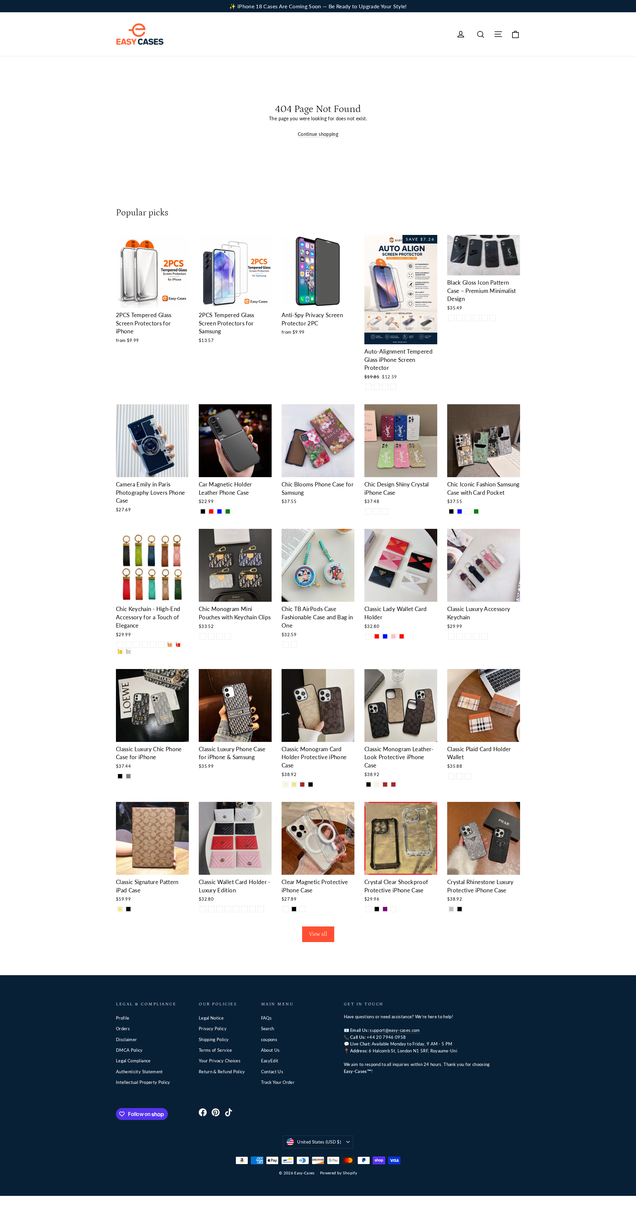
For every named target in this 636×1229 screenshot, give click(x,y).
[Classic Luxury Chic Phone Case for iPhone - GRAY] (128, 776)
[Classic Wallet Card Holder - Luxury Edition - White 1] (203, 909)
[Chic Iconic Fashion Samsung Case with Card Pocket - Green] (476, 511)
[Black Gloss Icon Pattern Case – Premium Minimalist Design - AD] (459, 318)
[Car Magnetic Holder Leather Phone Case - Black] (203, 511)
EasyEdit (270, 1060)
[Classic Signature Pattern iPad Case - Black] (128, 909)
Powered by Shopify (338, 1172)
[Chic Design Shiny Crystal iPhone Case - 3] (377, 511)
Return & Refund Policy (222, 1071)
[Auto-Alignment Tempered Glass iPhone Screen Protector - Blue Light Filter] (385, 387)
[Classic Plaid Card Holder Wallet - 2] (459, 776)
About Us (270, 1050)
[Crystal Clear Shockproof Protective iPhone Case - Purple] (385, 909)
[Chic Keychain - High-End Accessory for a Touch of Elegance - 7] (170, 644)
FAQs (266, 1018)
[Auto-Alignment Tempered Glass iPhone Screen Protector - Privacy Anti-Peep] (377, 387)
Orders (123, 1028)
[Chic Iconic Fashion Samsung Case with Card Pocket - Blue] (459, 511)
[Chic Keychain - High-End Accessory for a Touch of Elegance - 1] (120, 644)
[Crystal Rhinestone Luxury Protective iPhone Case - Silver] (451, 909)
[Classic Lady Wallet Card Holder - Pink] (393, 636)
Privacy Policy (213, 1028)
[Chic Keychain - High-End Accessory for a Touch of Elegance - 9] (120, 651)
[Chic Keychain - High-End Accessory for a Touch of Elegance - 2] (128, 644)
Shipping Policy (214, 1039)
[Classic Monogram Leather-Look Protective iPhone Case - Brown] (385, 784)
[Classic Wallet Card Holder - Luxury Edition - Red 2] (261, 909)
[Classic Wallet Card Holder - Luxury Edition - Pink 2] (252, 909)
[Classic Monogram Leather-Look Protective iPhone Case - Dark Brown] (393, 784)
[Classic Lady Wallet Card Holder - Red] (401, 636)
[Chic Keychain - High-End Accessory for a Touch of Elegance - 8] (178, 644)
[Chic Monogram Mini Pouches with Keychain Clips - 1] (203, 636)
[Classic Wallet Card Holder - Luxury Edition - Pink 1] (219, 909)
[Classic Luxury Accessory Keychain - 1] (451, 636)
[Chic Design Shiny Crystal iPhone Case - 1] (368, 511)
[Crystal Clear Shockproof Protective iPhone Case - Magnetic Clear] (393, 909)
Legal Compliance (133, 1060)
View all (318, 934)
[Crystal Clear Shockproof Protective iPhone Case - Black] (377, 909)
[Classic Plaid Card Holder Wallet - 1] (451, 776)
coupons (269, 1039)
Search (267, 1028)
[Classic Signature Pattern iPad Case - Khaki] (120, 909)
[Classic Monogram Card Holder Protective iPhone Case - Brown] (302, 784)
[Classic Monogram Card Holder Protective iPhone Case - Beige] (286, 784)
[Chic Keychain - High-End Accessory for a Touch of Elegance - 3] (136, 644)
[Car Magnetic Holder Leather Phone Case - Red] (211, 511)
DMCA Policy (129, 1050)
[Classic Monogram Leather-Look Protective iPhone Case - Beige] (377, 784)
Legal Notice (211, 1018)
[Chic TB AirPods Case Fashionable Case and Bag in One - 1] (286, 644)
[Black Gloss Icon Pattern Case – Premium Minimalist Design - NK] (451, 318)
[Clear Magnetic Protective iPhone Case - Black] (294, 909)
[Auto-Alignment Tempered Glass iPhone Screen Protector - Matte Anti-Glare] (393, 387)
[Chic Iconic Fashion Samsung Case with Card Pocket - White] (468, 511)
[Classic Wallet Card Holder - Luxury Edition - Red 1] (228, 909)
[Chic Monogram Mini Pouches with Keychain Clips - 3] (219, 636)
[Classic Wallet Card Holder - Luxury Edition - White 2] (236, 909)
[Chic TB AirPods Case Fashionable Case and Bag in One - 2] (294, 644)
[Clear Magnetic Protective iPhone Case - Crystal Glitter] (302, 909)
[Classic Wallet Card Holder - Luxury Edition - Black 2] (244, 909)
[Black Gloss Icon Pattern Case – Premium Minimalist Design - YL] (493, 318)
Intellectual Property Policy (143, 1082)
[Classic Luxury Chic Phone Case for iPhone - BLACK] (120, 776)
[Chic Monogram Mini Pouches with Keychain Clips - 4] (228, 636)
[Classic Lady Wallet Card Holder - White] (368, 636)
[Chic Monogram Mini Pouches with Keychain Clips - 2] (211, 636)
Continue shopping (318, 134)
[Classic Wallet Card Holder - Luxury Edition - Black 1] (211, 909)
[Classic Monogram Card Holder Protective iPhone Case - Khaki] (294, 784)
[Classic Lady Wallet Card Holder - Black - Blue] (385, 636)
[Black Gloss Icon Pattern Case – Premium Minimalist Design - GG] (476, 318)
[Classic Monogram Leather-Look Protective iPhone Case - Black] (368, 784)
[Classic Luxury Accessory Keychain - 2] (459, 636)
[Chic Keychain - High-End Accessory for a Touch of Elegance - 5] (153, 644)
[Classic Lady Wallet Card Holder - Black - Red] (377, 636)
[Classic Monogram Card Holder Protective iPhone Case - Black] (310, 784)
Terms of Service (215, 1050)
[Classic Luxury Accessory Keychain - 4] (476, 636)
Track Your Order (278, 1082)
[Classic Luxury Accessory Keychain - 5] (484, 636)
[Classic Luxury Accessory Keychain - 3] (468, 636)
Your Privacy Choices (219, 1060)
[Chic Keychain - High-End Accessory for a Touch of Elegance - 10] (128, 651)
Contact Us (272, 1071)
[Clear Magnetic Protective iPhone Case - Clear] (286, 909)
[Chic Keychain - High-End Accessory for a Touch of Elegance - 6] (161, 644)
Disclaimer (126, 1039)
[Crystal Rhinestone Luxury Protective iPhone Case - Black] (459, 909)
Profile (122, 1018)
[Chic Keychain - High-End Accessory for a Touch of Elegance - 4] (145, 644)
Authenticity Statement (139, 1071)
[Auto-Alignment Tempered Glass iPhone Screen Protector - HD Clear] (368, 387)
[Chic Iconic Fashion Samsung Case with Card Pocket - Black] (451, 511)
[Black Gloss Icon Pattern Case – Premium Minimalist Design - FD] (484, 318)
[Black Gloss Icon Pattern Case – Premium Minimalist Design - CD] (468, 318)
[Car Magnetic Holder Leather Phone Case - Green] (228, 511)
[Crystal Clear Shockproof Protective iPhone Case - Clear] (368, 909)
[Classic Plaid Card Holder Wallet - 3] (468, 776)
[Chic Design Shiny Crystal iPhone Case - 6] (385, 511)
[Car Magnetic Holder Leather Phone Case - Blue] (219, 511)
